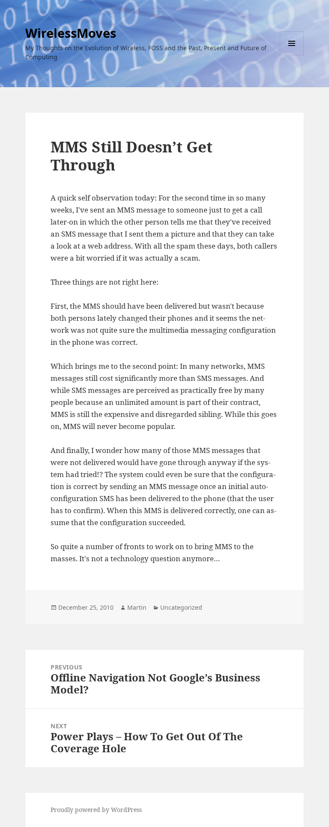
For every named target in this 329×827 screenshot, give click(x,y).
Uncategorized (181, 607)
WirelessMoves (70, 32)
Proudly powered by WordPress (96, 810)
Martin (137, 607)
